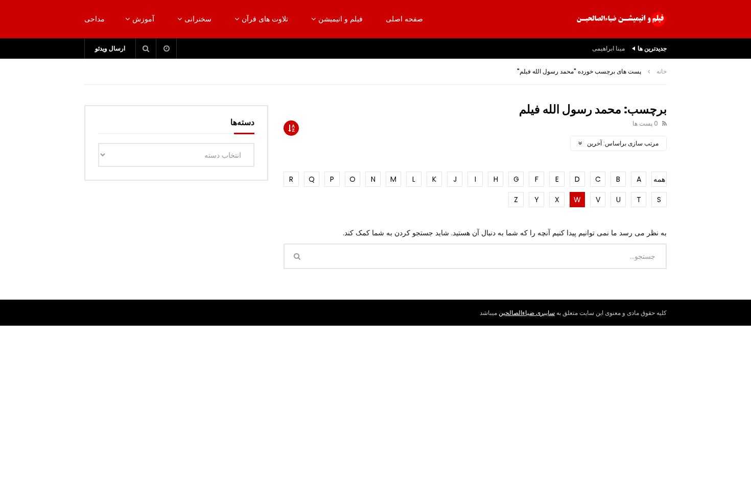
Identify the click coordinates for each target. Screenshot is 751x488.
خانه (661, 71)
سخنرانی (198, 19)
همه (659, 179)
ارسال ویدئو (110, 48)
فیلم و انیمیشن (340, 19)
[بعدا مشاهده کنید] (166, 48)
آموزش (143, 19)
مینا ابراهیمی (608, 48)
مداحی (94, 19)
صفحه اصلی (404, 19)
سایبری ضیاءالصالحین (527, 312)
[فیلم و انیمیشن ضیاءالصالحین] (621, 19)
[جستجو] (146, 48)
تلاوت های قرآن (265, 19)
